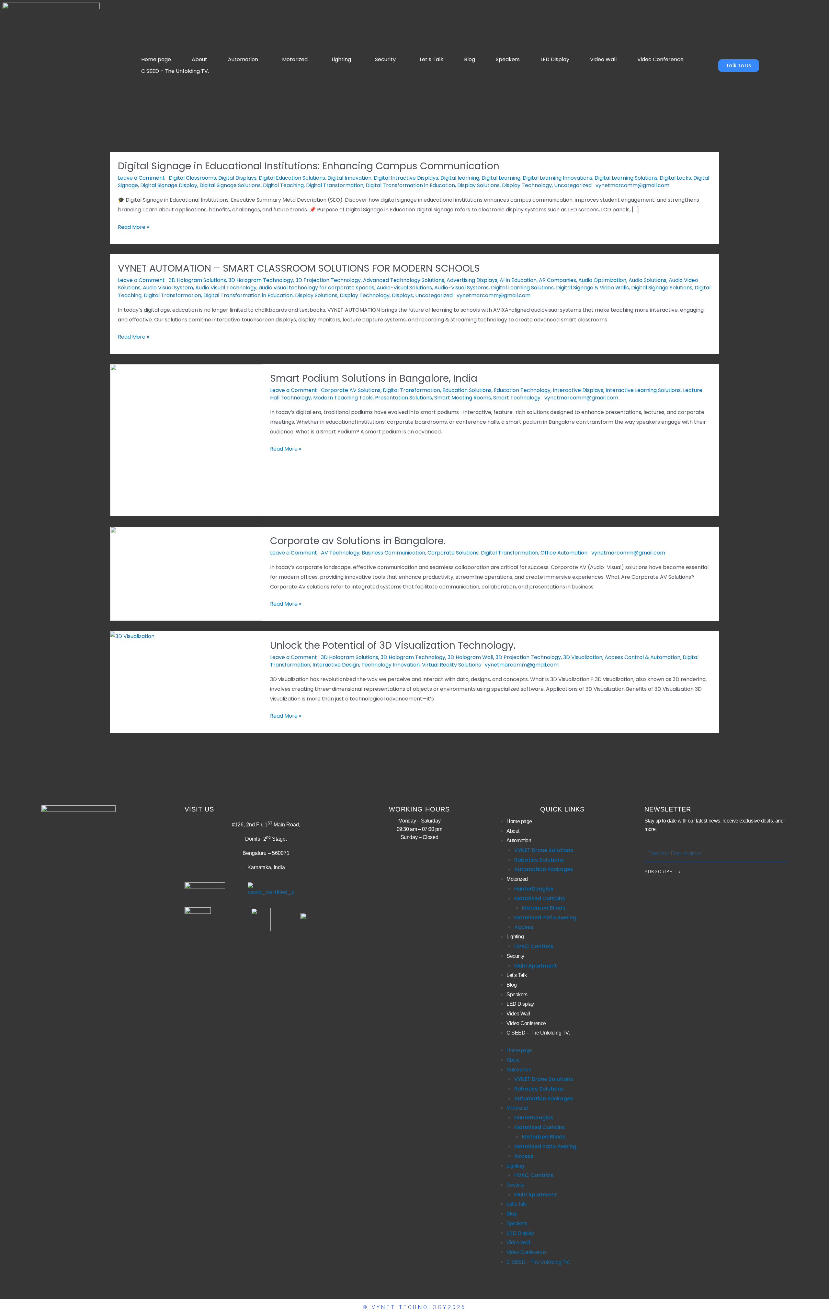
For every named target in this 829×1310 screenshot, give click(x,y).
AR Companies (557, 280)
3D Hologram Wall (470, 657)
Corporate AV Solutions (350, 390)
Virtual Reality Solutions (451, 664)
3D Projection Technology (328, 280)
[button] (245, 59)
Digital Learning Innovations (557, 178)
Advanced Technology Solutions (403, 280)
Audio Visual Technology (225, 287)
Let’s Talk (431, 59)
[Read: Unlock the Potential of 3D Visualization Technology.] (132, 636)
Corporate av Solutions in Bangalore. (358, 541)
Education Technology (522, 390)
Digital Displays (237, 178)
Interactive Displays (578, 390)
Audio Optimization (602, 280)
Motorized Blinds (543, 908)
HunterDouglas (533, 888)
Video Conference (660, 59)
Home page (156, 59)
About (199, 59)
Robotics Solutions (539, 860)
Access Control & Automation (642, 657)
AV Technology (340, 552)
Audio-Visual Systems (461, 287)
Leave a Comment (141, 178)
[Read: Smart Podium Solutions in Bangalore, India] (186, 439)
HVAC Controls (533, 946)
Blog (469, 59)
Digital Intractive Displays (406, 178)
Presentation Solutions (403, 397)
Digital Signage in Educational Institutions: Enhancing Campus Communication (308, 166)
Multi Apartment (535, 965)
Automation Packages (543, 869)
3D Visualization (582, 657)
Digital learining (459, 178)
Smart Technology (516, 397)
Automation (243, 59)
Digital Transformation (334, 185)
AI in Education (518, 280)
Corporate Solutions (453, 552)
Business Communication (393, 552)
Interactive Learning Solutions (643, 390)
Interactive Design (335, 664)
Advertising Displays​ (472, 280)
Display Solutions (478, 185)
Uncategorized (573, 185)
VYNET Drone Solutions (543, 850)
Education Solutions (467, 390)
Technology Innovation (390, 664)
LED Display (554, 59)
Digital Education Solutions (292, 178)
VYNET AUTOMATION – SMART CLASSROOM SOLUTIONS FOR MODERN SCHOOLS (299, 268)
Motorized (295, 59)
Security (385, 59)
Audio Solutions (647, 280)
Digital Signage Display (168, 185)
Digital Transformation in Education (410, 185)
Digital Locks (675, 178)
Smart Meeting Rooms (462, 397)
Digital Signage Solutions (230, 185)
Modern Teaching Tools (343, 397)
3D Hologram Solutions (197, 280)
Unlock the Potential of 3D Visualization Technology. (393, 645)
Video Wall (603, 59)
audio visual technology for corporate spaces (316, 287)
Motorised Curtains (539, 898)
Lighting (341, 59)
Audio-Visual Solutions (404, 287)
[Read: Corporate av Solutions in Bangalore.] (186, 573)
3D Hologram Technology (260, 280)
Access (523, 927)
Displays (402, 295)
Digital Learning (501, 178)
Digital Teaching (283, 185)
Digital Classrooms (192, 178)
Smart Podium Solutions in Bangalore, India (373, 378)
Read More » (133, 226)
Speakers (508, 59)
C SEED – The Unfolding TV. (175, 71)
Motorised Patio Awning (545, 917)
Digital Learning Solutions (626, 178)
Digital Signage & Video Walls (592, 287)
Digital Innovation (349, 178)
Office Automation (563, 552)
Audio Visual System (168, 287)
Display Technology (527, 185)
